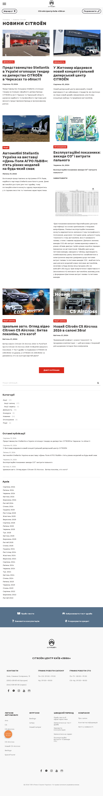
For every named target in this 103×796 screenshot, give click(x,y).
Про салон (82, 718)
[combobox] (51, 383)
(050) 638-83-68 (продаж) (17, 680)
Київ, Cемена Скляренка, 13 (18, 676)
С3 (6, 725)
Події (5, 147)
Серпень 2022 (9, 591)
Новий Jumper (35, 727)
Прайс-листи (27, 614)
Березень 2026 (9, 500)
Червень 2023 (9, 585)
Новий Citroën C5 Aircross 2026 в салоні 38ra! (75, 328)
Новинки (6, 416)
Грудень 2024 (9, 549)
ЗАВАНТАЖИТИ (60, 178)
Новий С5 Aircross (12, 746)
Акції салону (9, 321)
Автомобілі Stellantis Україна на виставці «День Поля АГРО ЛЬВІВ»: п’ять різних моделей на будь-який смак (25, 161)
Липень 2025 (8, 526)
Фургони (34, 713)
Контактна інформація (87, 723)
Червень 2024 (9, 568)
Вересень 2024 (9, 559)
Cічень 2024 (8, 578)
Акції (5, 400)
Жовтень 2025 (9, 516)
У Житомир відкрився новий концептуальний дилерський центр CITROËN (73, 73)
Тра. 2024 (7, 572)
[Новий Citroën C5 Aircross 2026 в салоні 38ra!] (76, 302)
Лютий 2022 (8, 598)
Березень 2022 (9, 595)
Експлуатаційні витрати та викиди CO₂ (62, 739)
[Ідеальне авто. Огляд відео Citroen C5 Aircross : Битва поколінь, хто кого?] (26, 302)
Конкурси (7, 413)
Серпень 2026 (9, 487)
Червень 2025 (9, 529)
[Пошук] (98, 383)
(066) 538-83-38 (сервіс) (16, 685)
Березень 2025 (9, 539)
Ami (6, 720)
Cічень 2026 (8, 506)
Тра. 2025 (7, 533)
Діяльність (8, 62)
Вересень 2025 (9, 519)
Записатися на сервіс (63, 734)
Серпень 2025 (9, 523)
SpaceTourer (10, 755)
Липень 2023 (8, 582)
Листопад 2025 (9, 513)
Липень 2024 (8, 565)
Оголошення (60, 147)
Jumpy (31, 723)
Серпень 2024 (9, 562)
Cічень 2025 (8, 546)
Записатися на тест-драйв (62, 724)
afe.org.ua (66, 269)
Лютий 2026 (8, 503)
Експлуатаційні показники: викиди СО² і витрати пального (76, 156)
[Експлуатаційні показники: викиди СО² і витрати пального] (76, 128)
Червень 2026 (9, 493)
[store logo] (51, 4)
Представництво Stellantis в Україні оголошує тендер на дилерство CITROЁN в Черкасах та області (26, 73)
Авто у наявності (85, 727)
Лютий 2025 (8, 542)
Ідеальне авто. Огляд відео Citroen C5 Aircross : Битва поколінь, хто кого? (26, 330)
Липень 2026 (8, 490)
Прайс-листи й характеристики (61, 718)
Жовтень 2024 (9, 555)
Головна (6, 20)
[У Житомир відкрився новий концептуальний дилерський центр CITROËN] (76, 43)
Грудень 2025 (9, 510)
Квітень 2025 (8, 536)
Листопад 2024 (9, 552)
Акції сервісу (9, 407)
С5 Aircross (9, 742)
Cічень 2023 (8, 588)
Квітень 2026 (8, 497)
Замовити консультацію (60, 729)
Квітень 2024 (8, 575)
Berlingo (8, 750)
